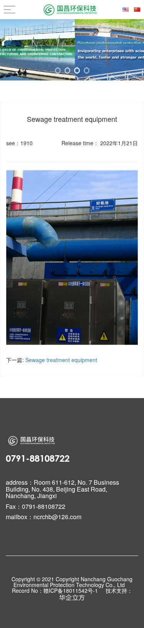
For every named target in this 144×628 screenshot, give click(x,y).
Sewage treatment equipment (61, 360)
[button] (58, 70)
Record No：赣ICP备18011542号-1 (55, 591)
